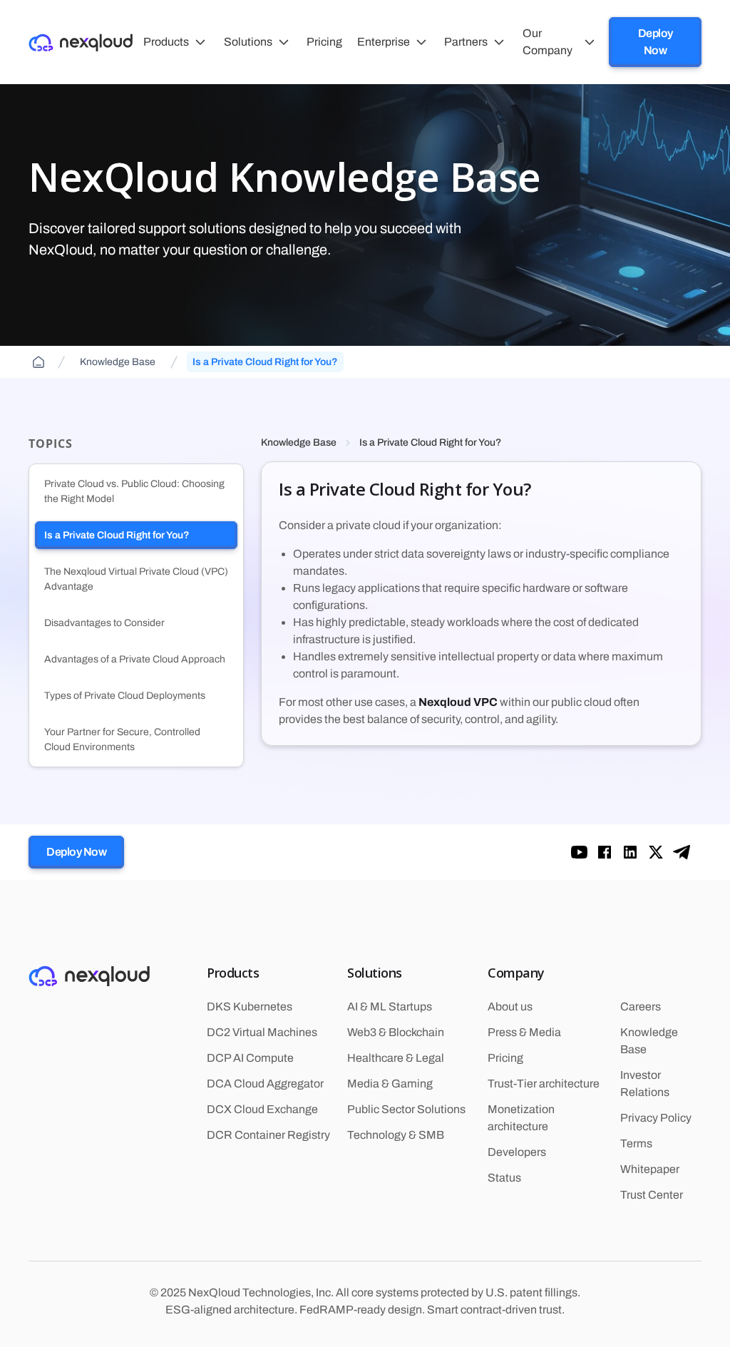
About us (510, 1006)
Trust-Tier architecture (544, 1083)
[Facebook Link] (578, 852)
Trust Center (651, 1195)
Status (504, 1178)
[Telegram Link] (681, 852)
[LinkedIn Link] (630, 852)
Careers (640, 1006)
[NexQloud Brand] (89, 976)
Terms (636, 1143)
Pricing (505, 1058)
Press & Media (524, 1032)
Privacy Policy (656, 1118)
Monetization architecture (521, 1117)
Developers (517, 1152)
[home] (81, 42)
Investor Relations (644, 1083)
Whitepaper (649, 1169)
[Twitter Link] (655, 852)
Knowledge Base (298, 442)
